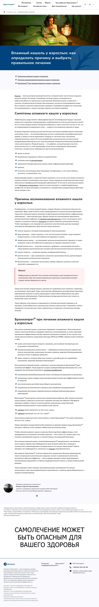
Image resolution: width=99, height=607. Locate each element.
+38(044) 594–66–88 (80, 567)
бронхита (42, 221)
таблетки (21, 413)
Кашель (18, 96)
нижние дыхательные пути (50, 219)
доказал (52, 449)
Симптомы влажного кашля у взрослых (33, 76)
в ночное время (36, 160)
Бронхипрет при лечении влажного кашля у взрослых (39, 83)
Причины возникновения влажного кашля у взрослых (38, 80)
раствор (21, 410)
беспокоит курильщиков (28, 185)
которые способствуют (53, 370)
